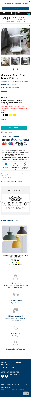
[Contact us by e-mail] (1, 177)
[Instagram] (6, 376)
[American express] (8, 389)
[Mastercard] (15, 389)
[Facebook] (2, 376)
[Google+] (10, 177)
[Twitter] (5, 177)
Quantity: (3, 119)
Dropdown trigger (12, 13)
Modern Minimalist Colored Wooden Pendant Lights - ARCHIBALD (16, 256)
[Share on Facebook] (3, 177)
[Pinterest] (8, 177)
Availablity (5, 84)
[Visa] (2, 389)
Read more (4, 91)
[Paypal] (21, 389)
